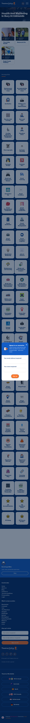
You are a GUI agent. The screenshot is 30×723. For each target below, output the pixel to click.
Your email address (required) (12, 358)
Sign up (15, 376)
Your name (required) (10, 366)
